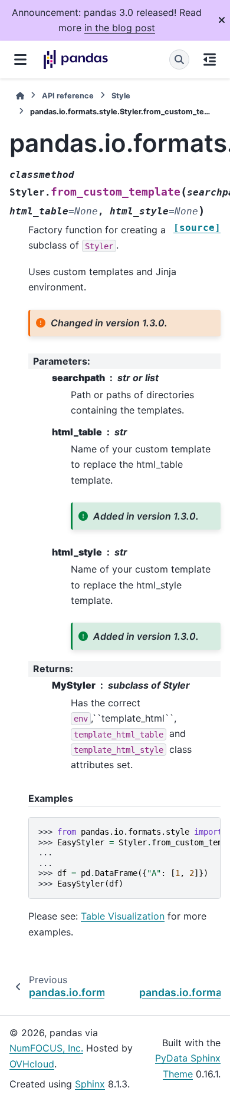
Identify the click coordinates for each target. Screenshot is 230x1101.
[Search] (179, 59)
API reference (68, 95)
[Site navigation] (20, 59)
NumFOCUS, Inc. (46, 1048)
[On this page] (210, 59)
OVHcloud (31, 1064)
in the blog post (119, 28)
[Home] (20, 96)
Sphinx (90, 1084)
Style (120, 95)
